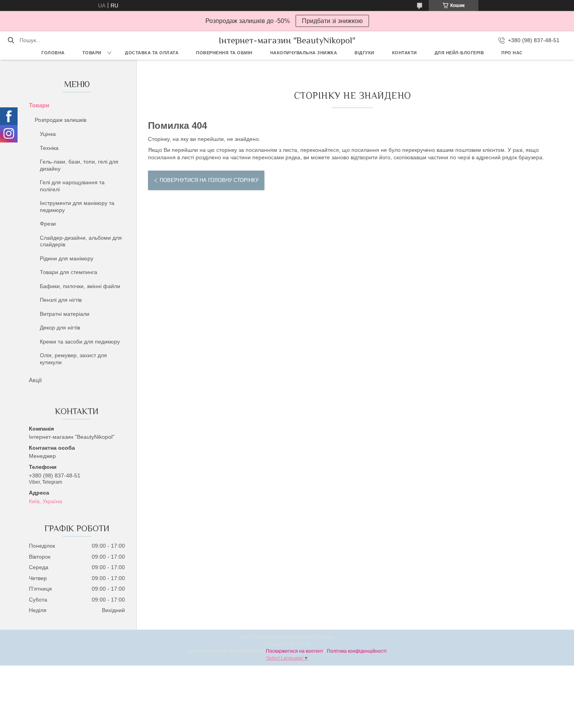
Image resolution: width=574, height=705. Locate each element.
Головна (53, 52)
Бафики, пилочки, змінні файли (80, 286)
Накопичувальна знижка (303, 52)
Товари (92, 52)
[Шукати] (11, 40)
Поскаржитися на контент (294, 651)
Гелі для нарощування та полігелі (72, 185)
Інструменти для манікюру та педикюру (77, 206)
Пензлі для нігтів (61, 300)
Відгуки (364, 52)
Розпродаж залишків (60, 120)
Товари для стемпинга (68, 272)
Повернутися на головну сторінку (209, 180)
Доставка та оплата (151, 52)
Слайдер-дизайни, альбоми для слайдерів (81, 241)
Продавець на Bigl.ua (287, 644)
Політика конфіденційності (357, 651)
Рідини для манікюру (66, 258)
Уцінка (48, 134)
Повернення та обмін (224, 52)
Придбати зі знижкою (332, 21)
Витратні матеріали (64, 314)
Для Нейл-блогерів (459, 52)
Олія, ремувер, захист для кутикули (73, 358)
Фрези (48, 224)
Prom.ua (324, 637)
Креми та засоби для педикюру (80, 341)
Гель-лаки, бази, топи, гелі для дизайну (79, 165)
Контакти (404, 52)
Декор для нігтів (60, 327)
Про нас (512, 52)
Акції (35, 380)
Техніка (49, 148)
